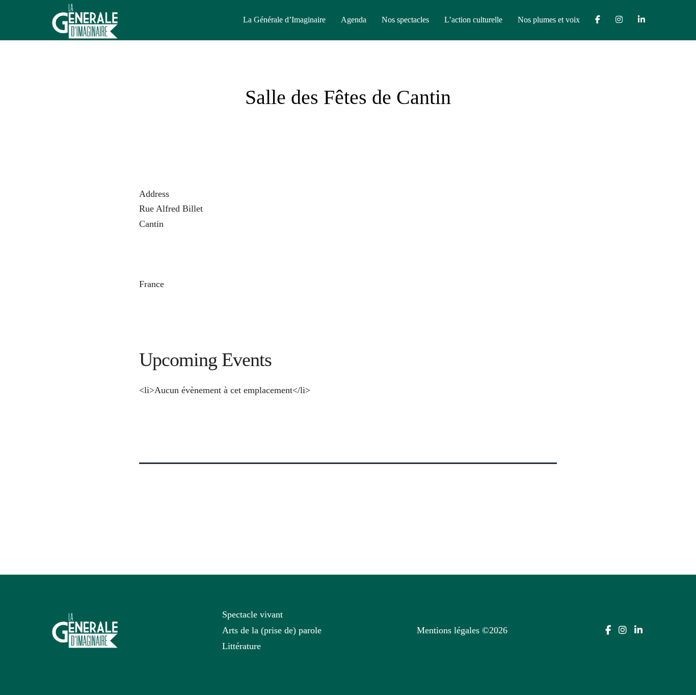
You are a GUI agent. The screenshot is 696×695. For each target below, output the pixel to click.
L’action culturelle (473, 19)
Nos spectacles (405, 19)
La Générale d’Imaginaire (284, 19)
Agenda (353, 19)
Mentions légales (448, 630)
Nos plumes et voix (549, 19)
